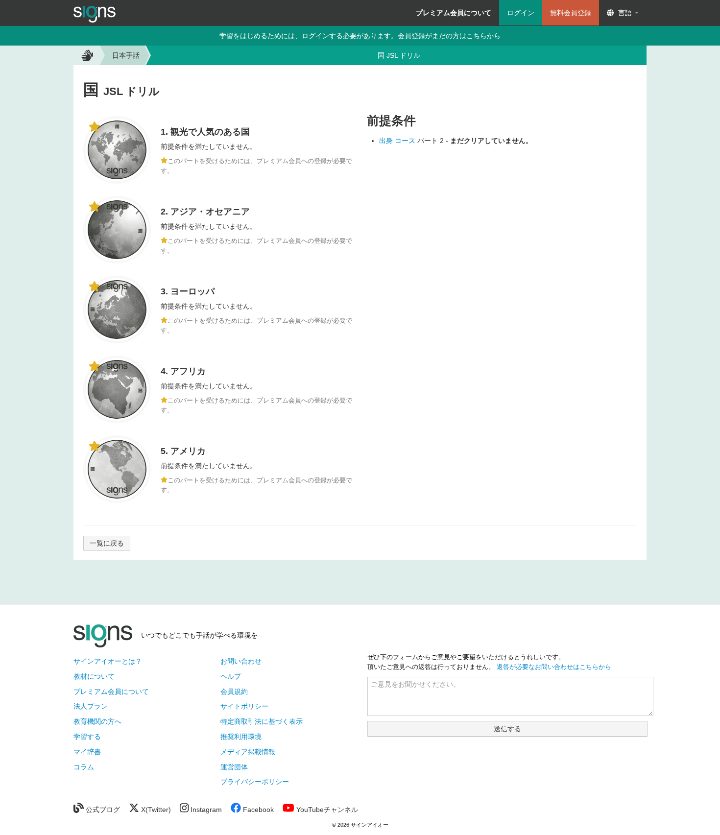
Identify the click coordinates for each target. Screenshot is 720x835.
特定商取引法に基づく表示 (261, 721)
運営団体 (234, 767)
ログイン (520, 13)
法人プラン (90, 706)
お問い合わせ (241, 661)
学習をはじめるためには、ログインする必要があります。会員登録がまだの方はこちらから (360, 36)
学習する (87, 736)
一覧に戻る (107, 543)
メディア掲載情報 (247, 752)
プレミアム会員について (111, 691)
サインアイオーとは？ (107, 661)
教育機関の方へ (97, 721)
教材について (94, 676)
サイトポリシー (244, 706)
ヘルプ (230, 676)
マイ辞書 (87, 752)
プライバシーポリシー (254, 782)
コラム (83, 767)
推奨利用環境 (241, 736)
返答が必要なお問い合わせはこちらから (554, 667)
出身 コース (398, 140)
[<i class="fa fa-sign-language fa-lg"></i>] (85, 55)
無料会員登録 (570, 13)
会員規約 (234, 691)
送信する (507, 729)
